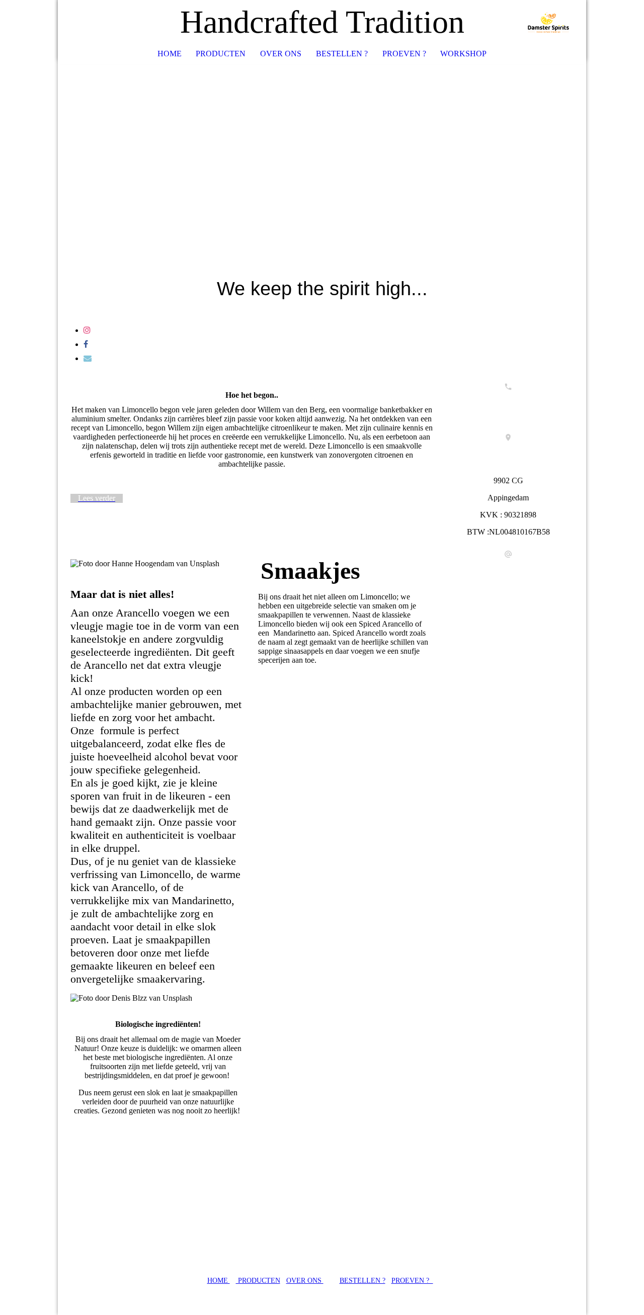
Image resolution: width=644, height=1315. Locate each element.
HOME (169, 53)
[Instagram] (87, 330)
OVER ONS (280, 53)
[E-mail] (88, 358)
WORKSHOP (463, 53)
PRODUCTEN (221, 53)
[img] (548, 22)
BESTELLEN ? (342, 53)
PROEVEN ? (404, 53)
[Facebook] (86, 344)
